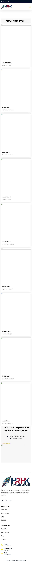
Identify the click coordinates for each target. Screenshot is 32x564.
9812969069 (7, 546)
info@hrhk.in (7, 554)
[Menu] (30, 6)
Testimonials (5, 513)
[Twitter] (3, 1)
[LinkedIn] (8, 1)
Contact (3, 520)
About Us (4, 509)
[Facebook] (1, 1)
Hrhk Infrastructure (21, 560)
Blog (2, 516)
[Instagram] (10, 500)
